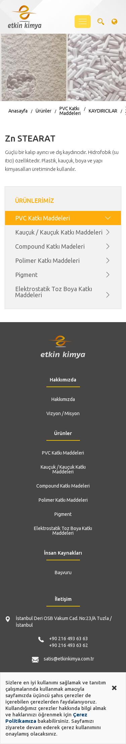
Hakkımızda (63, 399)
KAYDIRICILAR (103, 111)
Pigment (26, 274)
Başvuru (63, 572)
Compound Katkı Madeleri (50, 246)
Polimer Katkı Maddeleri (47, 260)
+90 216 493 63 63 (68, 638)
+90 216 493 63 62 (68, 645)
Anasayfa (18, 111)
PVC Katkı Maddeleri (70, 111)
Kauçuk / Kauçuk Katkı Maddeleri (58, 232)
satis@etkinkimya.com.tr (69, 658)
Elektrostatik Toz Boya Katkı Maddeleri (53, 291)
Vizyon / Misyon (63, 413)
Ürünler (43, 111)
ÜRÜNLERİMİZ (34, 200)
